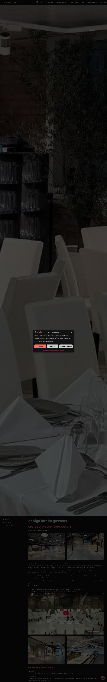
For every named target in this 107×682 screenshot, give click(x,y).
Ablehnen (52, 346)
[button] (72, 332)
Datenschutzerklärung (54, 349)
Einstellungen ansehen (66, 346)
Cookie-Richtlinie (46, 349)
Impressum (62, 349)
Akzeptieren (40, 346)
